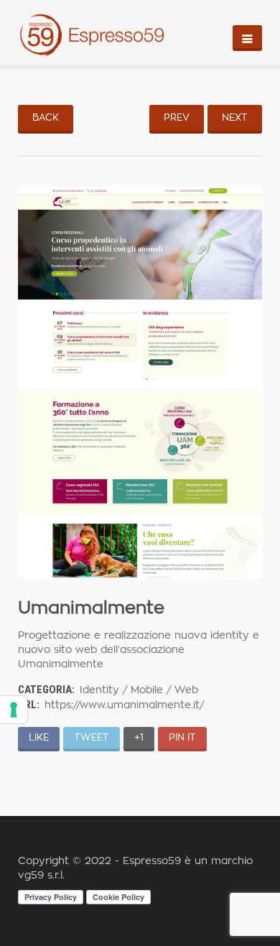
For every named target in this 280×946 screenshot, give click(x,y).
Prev (177, 118)
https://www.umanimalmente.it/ (124, 705)
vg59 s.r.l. (41, 876)
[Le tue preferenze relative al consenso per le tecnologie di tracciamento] (13, 709)
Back (45, 118)
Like (39, 738)
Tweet (91, 738)
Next (235, 118)
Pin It (182, 738)
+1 (139, 738)
